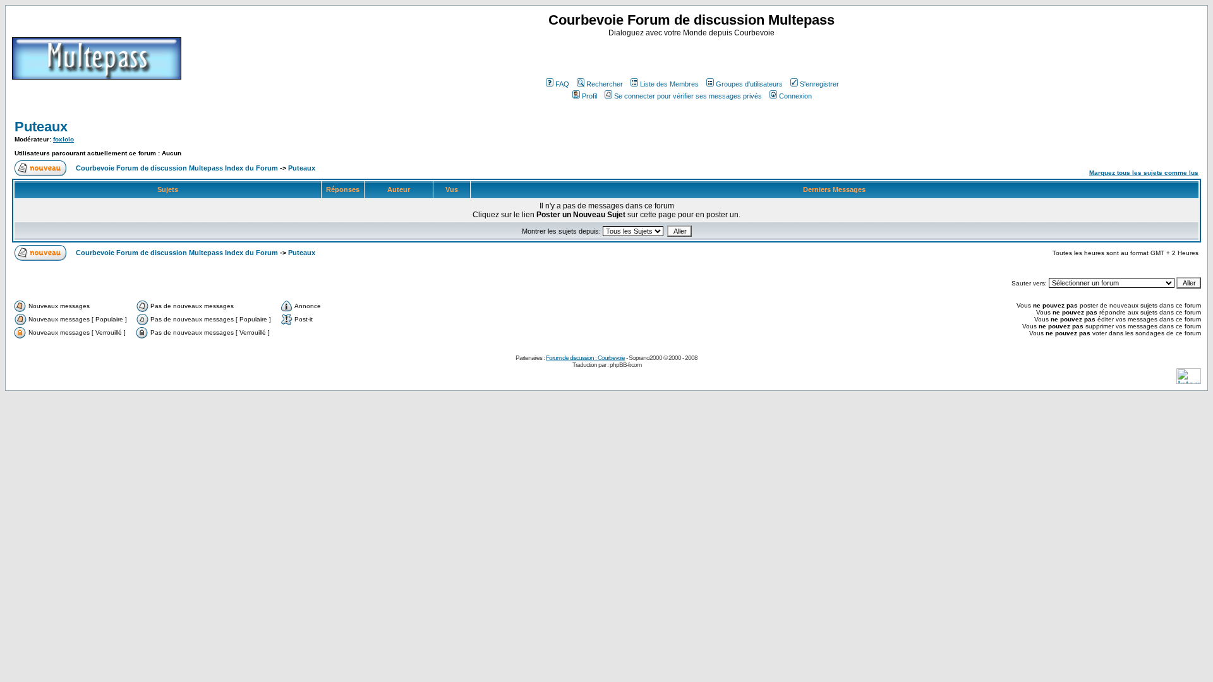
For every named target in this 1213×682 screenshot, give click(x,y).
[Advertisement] (693, 56)
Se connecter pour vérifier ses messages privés (688, 96)
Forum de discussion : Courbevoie (585, 357)
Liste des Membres (669, 84)
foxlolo (63, 139)
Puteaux (41, 127)
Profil (589, 96)
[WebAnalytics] (1188, 380)
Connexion (795, 96)
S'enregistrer (819, 84)
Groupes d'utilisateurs (749, 84)
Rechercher (604, 84)
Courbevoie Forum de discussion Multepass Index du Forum (177, 168)
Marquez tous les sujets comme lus (1143, 172)
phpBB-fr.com (625, 364)
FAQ (562, 84)
